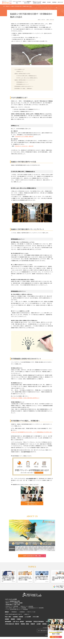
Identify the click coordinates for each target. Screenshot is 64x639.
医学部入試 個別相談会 (39, 621)
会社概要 (39, 623)
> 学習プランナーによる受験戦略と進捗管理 (13, 602)
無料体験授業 (8, 621)
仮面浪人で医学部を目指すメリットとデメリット (25, 80)
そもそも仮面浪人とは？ (20, 69)
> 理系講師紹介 (14, 611)
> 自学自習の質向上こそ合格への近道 (12, 604)
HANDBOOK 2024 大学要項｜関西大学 (24, 136)
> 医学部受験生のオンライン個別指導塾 (36, 607)
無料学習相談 (29, 621)
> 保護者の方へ (27, 614)
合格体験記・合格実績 (18, 616)
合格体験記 (54, 2)
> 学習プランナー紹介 (31, 611)
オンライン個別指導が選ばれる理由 (26, 2)
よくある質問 (28, 616)
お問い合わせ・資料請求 (18, 621)
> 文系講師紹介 (22, 611)
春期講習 (7, 619)
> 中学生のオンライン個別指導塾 (11, 606)
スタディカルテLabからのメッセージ (13, 614)
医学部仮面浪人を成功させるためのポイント (24, 86)
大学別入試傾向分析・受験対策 (12, 623)
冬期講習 (19, 619)
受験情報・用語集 (25, 623)
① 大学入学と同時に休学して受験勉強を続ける (26, 75)
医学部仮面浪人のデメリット (23, 84)
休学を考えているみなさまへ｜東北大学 (24, 146)
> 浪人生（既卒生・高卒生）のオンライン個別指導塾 (15, 607)
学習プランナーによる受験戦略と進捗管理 (36, 2)
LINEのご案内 (36, 616)
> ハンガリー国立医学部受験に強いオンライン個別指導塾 (16, 609)
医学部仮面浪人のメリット (22, 82)
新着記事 (33, 623)
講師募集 (44, 623)
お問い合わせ (60, 2)
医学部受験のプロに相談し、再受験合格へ (23, 88)
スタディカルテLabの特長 (11, 599)
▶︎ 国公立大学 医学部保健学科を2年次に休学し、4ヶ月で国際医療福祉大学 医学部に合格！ (31, 432)
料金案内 (49, 2)
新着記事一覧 (8, 6)
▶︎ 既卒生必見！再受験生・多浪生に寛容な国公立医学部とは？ (25, 397)
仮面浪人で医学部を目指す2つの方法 (22, 73)
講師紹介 (7, 611)
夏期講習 (13, 619)
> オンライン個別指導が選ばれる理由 (12, 601)
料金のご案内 (8, 616)
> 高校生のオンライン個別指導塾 (26, 606)
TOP (4, 6)
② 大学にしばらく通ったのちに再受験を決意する (27, 77)
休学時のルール (20, 71)
